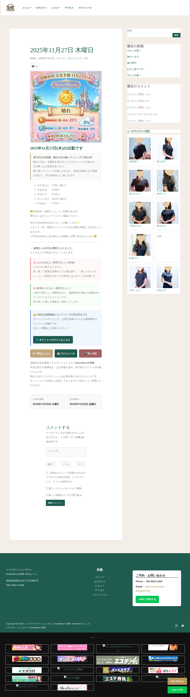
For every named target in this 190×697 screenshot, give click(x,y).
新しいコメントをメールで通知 (65, 488)
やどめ (130, 107)
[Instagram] (140, 7)
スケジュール (84, 7)
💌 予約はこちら (41, 353)
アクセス (69, 7)
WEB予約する (177, 681)
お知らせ (71, 58)
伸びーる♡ (133, 56)
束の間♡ (132, 62)
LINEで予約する (147, 599)
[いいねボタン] (33, 66)
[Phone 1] (133, 7)
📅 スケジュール (66, 353)
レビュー (55, 7)
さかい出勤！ (134, 50)
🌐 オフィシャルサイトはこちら (53, 339)
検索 (129, 30)
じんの (130, 94)
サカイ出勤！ (134, 75)
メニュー (26, 7)
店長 (86, 58)
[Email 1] (153, 7)
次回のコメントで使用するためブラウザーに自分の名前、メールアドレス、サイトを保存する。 (66, 477)
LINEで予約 (177, 690)
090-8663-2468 (154, 581)
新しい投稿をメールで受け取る (65, 495)
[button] (172, 7)
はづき (130, 100)
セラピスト (41, 7)
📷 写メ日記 (90, 353)
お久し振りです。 (136, 69)
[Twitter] (146, 7)
